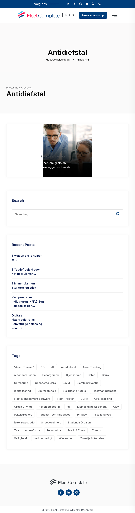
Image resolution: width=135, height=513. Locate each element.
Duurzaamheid (47, 390)
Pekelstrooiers (23, 414)
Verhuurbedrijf (43, 438)
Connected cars (45, 383)
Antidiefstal (68, 367)
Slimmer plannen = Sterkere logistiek (25, 285)
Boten (91, 375)
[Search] (120, 210)
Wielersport (66, 438)
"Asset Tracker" (24, 367)
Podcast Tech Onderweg (54, 414)
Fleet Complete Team (53, 156)
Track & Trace (76, 430)
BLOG (69, 15)
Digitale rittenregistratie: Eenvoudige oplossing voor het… (27, 322)
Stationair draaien (79, 422)
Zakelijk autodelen (92, 438)
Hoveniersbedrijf (49, 406)
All (52, 367)
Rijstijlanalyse (102, 414)
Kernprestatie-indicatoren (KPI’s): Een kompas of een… (28, 302)
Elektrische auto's (74, 390)
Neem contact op (93, 15)
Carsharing (21, 383)
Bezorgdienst (50, 375)
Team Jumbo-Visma (27, 430)
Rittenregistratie (24, 422)
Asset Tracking (91, 367)
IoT (68, 406)
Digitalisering (22, 390)
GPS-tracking (103, 398)
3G (43, 367)
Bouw (105, 375)
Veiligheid (20, 438)
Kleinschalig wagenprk (92, 406)
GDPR (84, 398)
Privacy (82, 414)
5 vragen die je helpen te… (27, 258)
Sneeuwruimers (51, 422)
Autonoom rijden (25, 375)
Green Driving (23, 406)
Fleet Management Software (32, 398)
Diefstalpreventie (87, 383)
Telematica (54, 430)
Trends (96, 430)
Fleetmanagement (104, 390)
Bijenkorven (73, 375)
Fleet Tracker (65, 398)
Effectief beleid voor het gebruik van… (26, 272)
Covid (66, 383)
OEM (116, 406)
